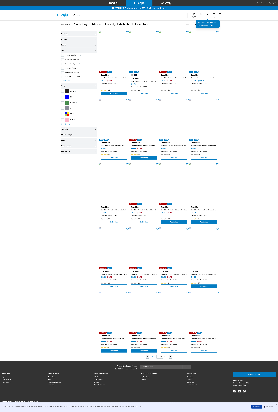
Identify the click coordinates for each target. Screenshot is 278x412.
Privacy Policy (139, 406)
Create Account (6, 379)
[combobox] (130, 15)
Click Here (151, 8)
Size (62, 51)
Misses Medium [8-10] (73, 59)
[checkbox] (62, 55)
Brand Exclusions (99, 385)
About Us (190, 377)
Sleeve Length (67, 135)
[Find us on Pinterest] (244, 391)
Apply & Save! (145, 377)
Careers (189, 379)
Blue (72, 97)
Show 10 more (65, 81)
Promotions (66, 146)
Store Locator (98, 379)
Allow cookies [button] (256, 406)
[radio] (132, 75)
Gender (64, 39)
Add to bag (118, 94)
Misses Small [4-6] (72, 64)
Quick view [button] (148, 94)
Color (63, 86)
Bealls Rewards (6, 382)
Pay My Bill (144, 379)
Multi (72, 114)
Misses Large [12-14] (73, 55)
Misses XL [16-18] (71, 68)
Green (73, 103)
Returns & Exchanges (54, 382)
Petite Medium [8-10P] (73, 77)
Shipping (51, 385)
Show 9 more (65, 124)
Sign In (4, 377)
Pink (72, 119)
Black (73, 91)
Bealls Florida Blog (192, 385)
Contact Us (190, 382)
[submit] (187, 367)
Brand (63, 45)
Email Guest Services (254, 374)
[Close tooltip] (218, 21)
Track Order (51, 377)
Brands (96, 382)
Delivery (64, 34)
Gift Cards (97, 377)
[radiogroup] (134, 75)
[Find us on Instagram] (239, 391)
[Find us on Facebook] (234, 391)
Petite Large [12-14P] (73, 72)
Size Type (65, 129)
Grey (72, 108)
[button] (268, 407)
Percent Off (65, 151)
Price (63, 140)
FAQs (49, 379)
